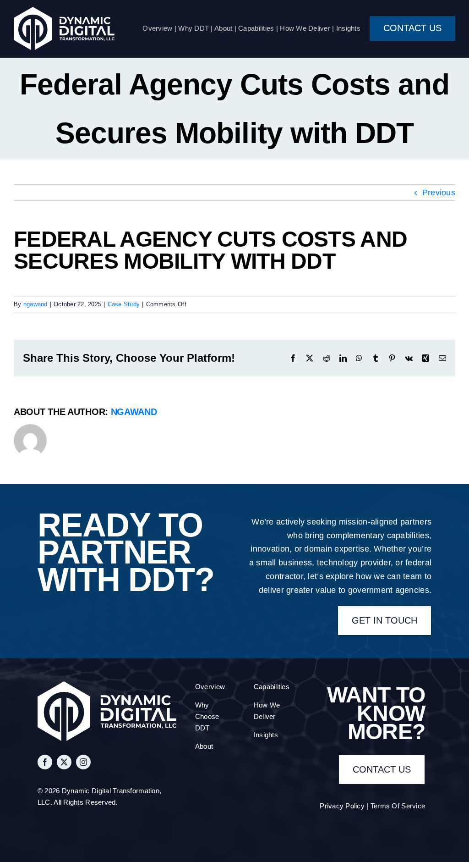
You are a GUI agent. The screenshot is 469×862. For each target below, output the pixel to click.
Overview (157, 28)
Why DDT (193, 28)
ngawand (35, 304)
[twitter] (64, 762)
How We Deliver (305, 28)
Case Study (124, 304)
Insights (348, 28)
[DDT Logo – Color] (64, 11)
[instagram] (83, 762)
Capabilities (256, 28)
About (223, 28)
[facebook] (45, 762)
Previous (438, 192)
